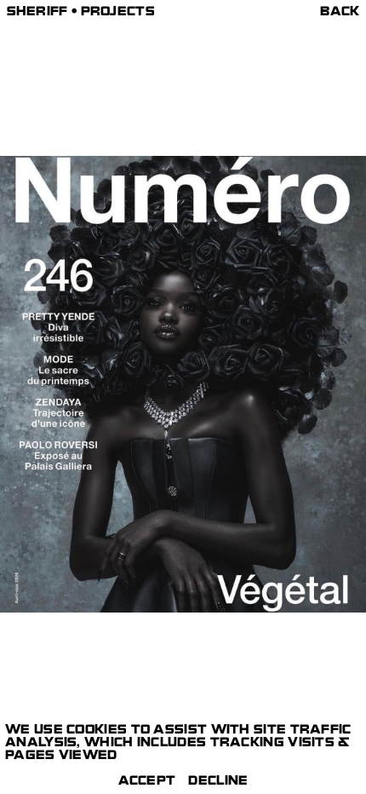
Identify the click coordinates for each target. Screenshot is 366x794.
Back (339, 13)
